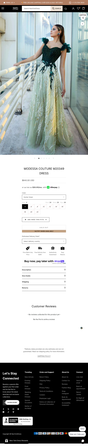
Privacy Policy (44, 388)
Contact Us (66, 380)
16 (62, 206)
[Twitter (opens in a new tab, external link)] (8, 409)
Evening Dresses (27, 382)
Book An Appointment (66, 398)
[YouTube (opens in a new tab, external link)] (3, 412)
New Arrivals (29, 377)
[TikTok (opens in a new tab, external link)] (8, 412)
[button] (44, 319)
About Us (65, 377)
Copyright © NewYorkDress (12, 434)
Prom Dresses (27, 387)
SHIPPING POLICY (44, 356)
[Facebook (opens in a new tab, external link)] (3, 409)
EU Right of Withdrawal (80, 399)
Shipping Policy (44, 380)
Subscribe (12, 402)
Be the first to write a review (44, 319)
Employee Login (45, 398)
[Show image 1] (38, 158)
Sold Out (44, 227)
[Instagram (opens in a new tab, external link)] (13, 409)
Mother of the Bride (28, 407)
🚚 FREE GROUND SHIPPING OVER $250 (35, 2)
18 (25, 212)
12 (50, 206)
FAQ (40, 384)
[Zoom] (82, 24)
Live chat (79, 377)
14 (56, 206)
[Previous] (34, 158)
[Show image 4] (46, 158)
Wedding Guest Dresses (28, 394)
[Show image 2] (41, 158)
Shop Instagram (65, 392)
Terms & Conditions (46, 391)
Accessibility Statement (66, 404)
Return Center (78, 393)
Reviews (65, 384)
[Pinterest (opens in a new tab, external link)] (18, 409)
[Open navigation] (3, 8)
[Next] (53, 158)
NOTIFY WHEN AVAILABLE (44, 231)
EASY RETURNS (57, 2)
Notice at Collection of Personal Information (47, 403)
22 (37, 212)
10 (44, 206)
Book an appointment (80, 387)
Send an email (79, 382)
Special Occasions (28, 401)
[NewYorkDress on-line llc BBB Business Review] (18, 418)
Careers (42, 395)
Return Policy (44, 377)
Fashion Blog (66, 388)
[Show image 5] (49, 158)
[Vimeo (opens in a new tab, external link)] (13, 412)
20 (31, 212)
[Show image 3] (44, 158)
